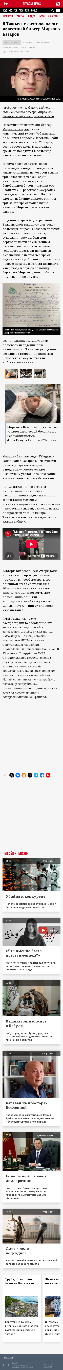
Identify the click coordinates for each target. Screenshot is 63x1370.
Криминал (28, 42)
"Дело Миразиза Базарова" (16, 51)
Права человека (10, 47)
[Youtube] (48, 775)
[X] (11, 775)
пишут (33, 606)
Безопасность (28, 47)
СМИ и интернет (44, 42)
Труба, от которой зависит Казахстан (19, 1281)
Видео (31, 16)
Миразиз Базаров (16, 129)
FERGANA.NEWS (32, 4)
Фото (42, 16)
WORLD (34, 10)
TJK (15, 10)
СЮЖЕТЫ (53, 16)
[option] (11, 373)
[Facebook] (42, 775)
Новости (8, 16)
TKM (21, 10)
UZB (27, 10)
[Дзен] (30, 775)
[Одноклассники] (24, 775)
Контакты (8, 1357)
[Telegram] (36, 775)
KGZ (10, 10)
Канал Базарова (24, 461)
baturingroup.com (19, 1367)
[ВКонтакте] (17, 775)
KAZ (5, 10)
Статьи (21, 16)
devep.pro (48, 1366)
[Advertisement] (31, 736)
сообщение (37, 623)
